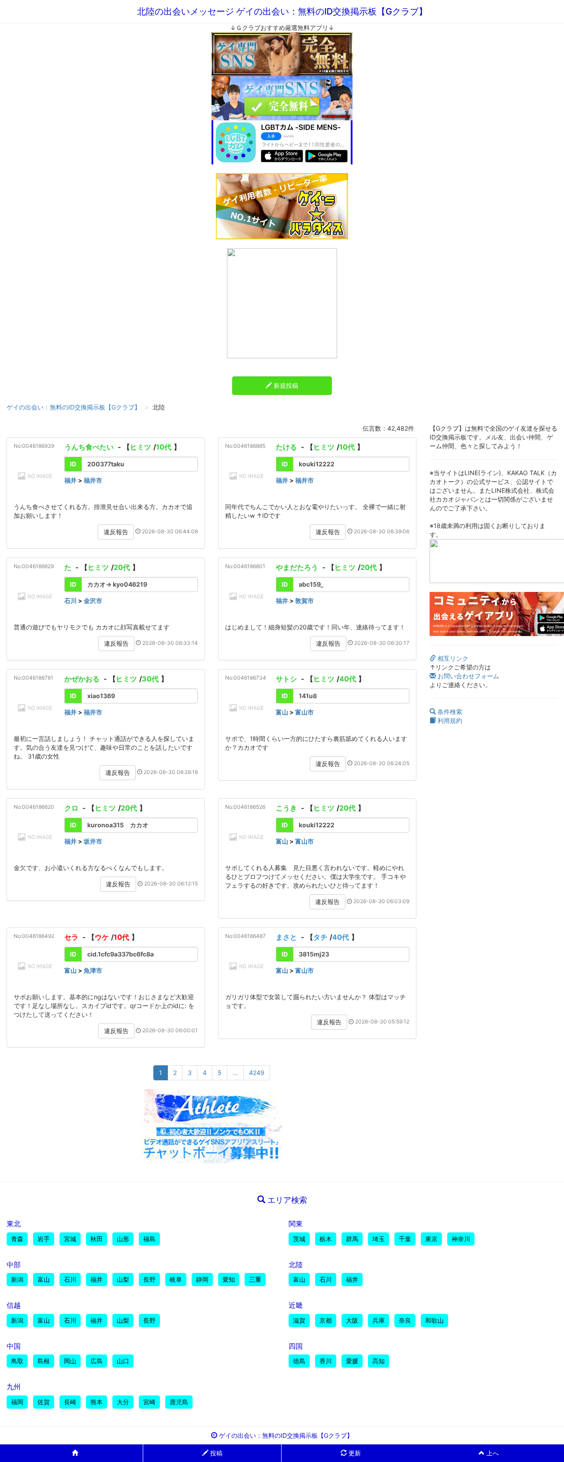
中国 (14, 1346)
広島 (96, 1361)
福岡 (17, 1402)
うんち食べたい (89, 447)
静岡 (202, 1279)
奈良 (405, 1320)
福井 (70, 480)
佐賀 (43, 1402)
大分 (123, 1402)
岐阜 (176, 1279)
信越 (14, 1305)
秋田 (96, 1239)
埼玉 (378, 1239)
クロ (71, 808)
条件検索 (449, 711)
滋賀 (299, 1320)
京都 (325, 1320)
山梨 (123, 1279)
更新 (354, 1453)
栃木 (325, 1239)
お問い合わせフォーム (467, 676)
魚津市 (93, 970)
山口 (123, 1361)
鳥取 (17, 1361)
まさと (286, 937)
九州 (14, 1386)
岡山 (70, 1361)
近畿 (296, 1305)
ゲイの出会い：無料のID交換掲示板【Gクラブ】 (74, 407)
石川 (70, 600)
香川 (325, 1361)
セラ (71, 937)
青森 (17, 1239)
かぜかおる (82, 678)
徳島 (299, 1361)
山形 (123, 1239)
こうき (286, 808)
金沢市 (93, 600)
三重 (255, 1279)
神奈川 (461, 1239)
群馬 (352, 1239)
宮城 (70, 1239)
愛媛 (352, 1361)
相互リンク (452, 658)
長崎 (70, 1402)
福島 (149, 1239)
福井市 (93, 480)
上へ (492, 1453)
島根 (43, 1361)
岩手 (43, 1239)
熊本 (96, 1402)
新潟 (17, 1279)
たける (286, 447)
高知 (378, 1361)
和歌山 (434, 1320)
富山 (282, 712)
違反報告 (116, 532)
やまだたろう (297, 567)
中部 (14, 1264)
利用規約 (449, 720)
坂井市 (93, 841)
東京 (431, 1239)
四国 (296, 1346)
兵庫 (378, 1320)
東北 (14, 1223)
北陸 (296, 1264)
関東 (296, 1223)
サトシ (286, 678)
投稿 (215, 1453)
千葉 (405, 1239)
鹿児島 (179, 1402)
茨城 (299, 1239)
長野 (149, 1279)
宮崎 (149, 1402)
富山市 (304, 712)
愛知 (229, 1279)
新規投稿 (285, 385)
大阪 (352, 1320)
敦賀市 (304, 600)
